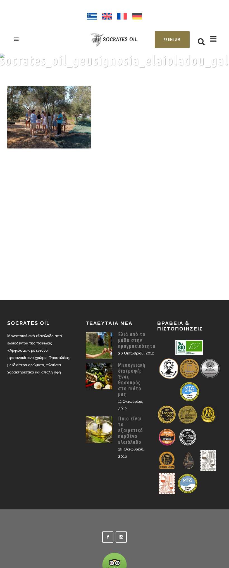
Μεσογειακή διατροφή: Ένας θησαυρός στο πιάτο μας (131, 379)
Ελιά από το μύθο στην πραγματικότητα (137, 340)
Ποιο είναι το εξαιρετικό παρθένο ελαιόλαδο (130, 430)
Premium (172, 39)
